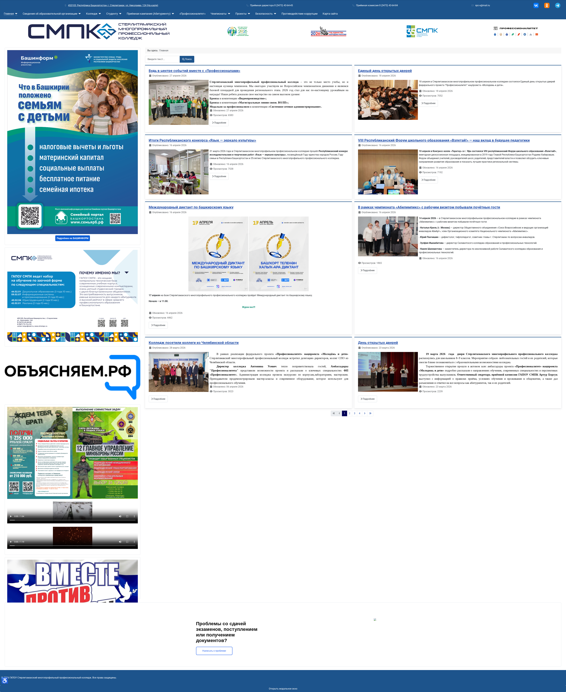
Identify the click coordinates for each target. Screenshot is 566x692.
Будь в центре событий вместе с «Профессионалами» (194, 71)
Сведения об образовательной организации (50, 13)
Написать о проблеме (214, 651)
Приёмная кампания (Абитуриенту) (149, 13)
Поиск (188, 59)
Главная (9, 13)
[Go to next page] (364, 413)
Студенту (112, 13)
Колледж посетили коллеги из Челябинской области (194, 343)
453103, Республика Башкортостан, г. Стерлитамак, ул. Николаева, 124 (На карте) (113, 5)
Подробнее (220, 122)
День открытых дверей (378, 343)
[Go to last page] (370, 413)
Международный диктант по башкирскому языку (191, 207)
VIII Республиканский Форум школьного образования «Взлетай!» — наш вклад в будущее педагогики (444, 140)
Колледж (91, 13)
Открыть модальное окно (283, 688)
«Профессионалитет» (192, 13)
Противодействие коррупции (299, 13)
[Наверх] (561, 686)
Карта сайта (330, 13)
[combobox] (162, 59)
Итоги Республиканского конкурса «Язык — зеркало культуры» (202, 140)
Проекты (241, 13)
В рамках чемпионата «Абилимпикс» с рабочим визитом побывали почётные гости (429, 207)
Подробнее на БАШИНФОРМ (72, 238)
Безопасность (264, 13)
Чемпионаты (219, 13)
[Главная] (16, 14)
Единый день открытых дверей (385, 71)
